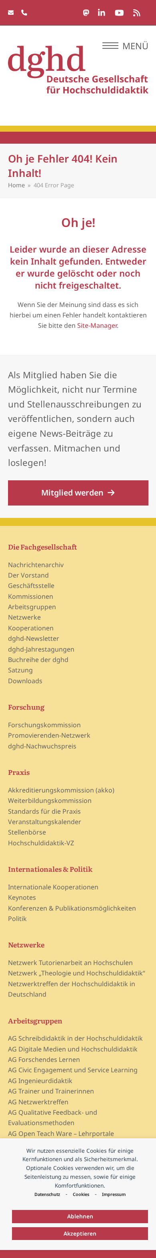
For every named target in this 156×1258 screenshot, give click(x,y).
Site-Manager (97, 325)
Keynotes (22, 897)
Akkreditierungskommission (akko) (61, 790)
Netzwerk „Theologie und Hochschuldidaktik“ (76, 973)
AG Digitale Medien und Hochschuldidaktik (73, 1049)
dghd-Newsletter (33, 638)
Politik (17, 918)
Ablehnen (80, 1216)
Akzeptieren (80, 1233)
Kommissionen (30, 596)
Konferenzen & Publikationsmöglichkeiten (72, 908)
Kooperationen (31, 628)
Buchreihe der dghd (38, 659)
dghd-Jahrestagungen (41, 649)
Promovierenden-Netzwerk (49, 735)
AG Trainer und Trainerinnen (51, 1091)
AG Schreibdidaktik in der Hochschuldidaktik (75, 1038)
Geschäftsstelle (31, 585)
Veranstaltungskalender (44, 821)
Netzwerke (24, 617)
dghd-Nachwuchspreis (42, 746)
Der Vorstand (28, 575)
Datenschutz (47, 1194)
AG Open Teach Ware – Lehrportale (61, 1133)
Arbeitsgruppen (32, 606)
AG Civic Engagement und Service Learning (73, 1069)
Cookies (81, 1194)
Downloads (25, 680)
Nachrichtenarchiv (36, 564)
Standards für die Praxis (44, 811)
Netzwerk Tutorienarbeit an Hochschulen (70, 962)
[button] (125, 45)
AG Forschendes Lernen (44, 1059)
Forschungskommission (44, 724)
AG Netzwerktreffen (38, 1101)
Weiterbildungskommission (50, 800)
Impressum (114, 1194)
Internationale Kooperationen (53, 887)
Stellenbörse (27, 832)
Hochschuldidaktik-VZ (41, 843)
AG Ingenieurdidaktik (40, 1080)
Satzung (20, 670)
